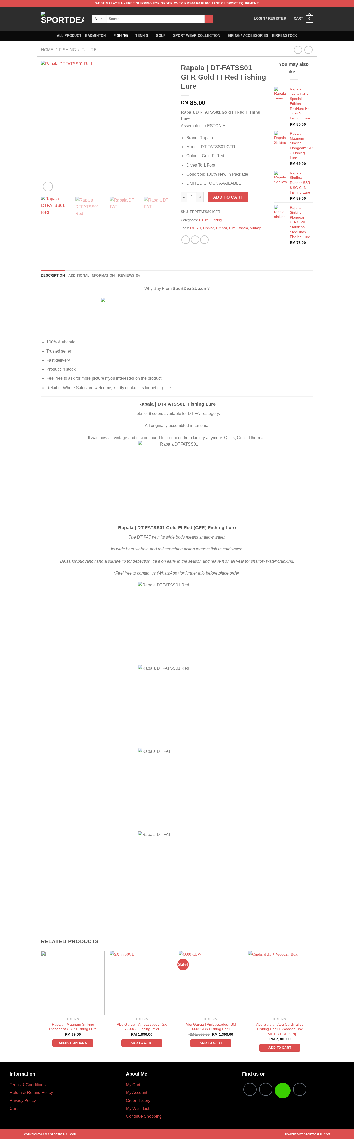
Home (47, 50)
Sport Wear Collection (196, 36)
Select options (73, 1042)
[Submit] (209, 19)
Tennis (141, 36)
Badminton (95, 36)
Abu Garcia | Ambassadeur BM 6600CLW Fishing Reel (211, 1026)
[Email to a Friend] (204, 239)
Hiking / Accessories (248, 36)
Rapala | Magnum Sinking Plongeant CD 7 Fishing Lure (73, 1026)
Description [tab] (53, 275)
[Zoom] (48, 187)
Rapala (243, 228)
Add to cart (228, 197)
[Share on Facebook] (185, 239)
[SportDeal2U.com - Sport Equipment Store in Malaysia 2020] (62, 19)
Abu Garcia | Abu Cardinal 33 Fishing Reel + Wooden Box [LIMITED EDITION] (280, 1029)
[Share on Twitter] (195, 239)
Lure (232, 228)
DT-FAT (195, 228)
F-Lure (89, 50)
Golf (160, 36)
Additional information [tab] (91, 275)
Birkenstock (284, 36)
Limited (221, 228)
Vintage (255, 228)
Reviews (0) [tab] (129, 275)
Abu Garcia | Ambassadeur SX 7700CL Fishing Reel (142, 1026)
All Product (69, 36)
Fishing (121, 36)
